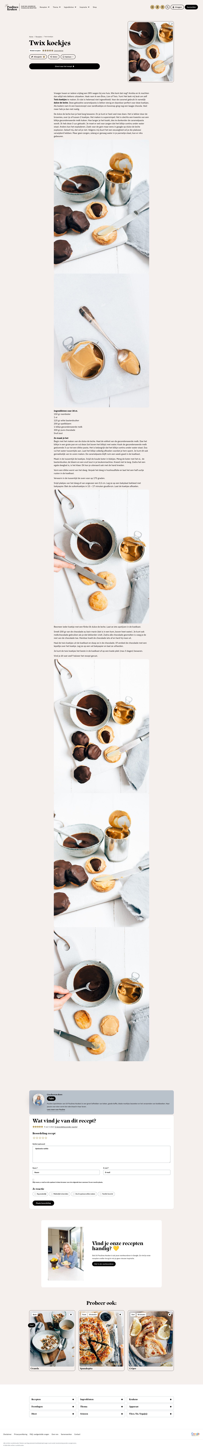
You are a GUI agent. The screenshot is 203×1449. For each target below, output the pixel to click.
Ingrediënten (86, 1399)
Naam (35, 1168)
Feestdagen (37, 1407)
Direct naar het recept (63, 66)
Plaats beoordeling (43, 1203)
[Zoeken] (167, 7)
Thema (83, 1407)
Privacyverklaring (20, 1434)
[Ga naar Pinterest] (162, 7)
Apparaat (133, 1407)
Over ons (55, 1434)
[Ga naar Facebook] (157, 7)
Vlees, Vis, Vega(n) (138, 1414)
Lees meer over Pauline (56, 1109)
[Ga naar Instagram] (152, 7)
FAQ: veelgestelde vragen (39, 1434)
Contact (77, 1434)
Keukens (133, 1399)
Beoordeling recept (44, 1133)
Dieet (34, 1414)
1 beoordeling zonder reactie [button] (66, 1127)
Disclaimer (7, 1434)
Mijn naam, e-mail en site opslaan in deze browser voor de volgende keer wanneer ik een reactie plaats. (68, 1182)
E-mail (106, 1168)
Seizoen (84, 1414)
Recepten (36, 1399)
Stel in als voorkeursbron (105, 1264)
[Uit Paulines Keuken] (11, 7)
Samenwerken (66, 1434)
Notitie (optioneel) (39, 1144)
